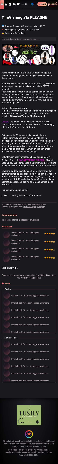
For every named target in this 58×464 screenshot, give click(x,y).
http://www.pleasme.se (37, 204)
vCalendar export (29, 207)
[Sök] (26, 4)
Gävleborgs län (32, 30)
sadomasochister (39, 444)
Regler (46, 450)
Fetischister (14, 444)
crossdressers (25, 444)
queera (15, 446)
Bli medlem (52, 4)
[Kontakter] (18, 4)
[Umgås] (14, 4)
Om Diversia (38, 450)
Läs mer (43, 446)
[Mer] (22, 4)
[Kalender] (10, 4)
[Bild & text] (6, 4)
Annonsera (26, 452)
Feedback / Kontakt (13, 452)
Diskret (49, 452)
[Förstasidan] (2, 4)
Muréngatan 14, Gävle (14, 30)
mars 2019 (19, 26)
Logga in (42, 4)
